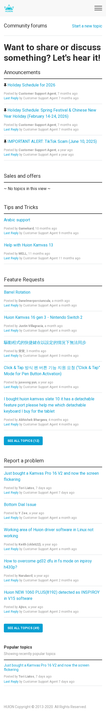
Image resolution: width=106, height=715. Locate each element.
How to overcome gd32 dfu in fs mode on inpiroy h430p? (48, 564)
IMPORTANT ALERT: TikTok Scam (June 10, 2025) (52, 141)
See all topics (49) (23, 628)
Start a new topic (87, 26)
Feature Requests (24, 279)
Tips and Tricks (21, 207)
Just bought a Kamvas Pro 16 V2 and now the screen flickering (51, 476)
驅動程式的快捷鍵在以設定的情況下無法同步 (45, 342)
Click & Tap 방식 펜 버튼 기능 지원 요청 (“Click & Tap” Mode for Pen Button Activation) (52, 370)
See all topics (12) (23, 441)
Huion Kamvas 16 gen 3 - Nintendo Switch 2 (44, 317)
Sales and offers (22, 176)
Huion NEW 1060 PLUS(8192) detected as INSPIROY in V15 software (52, 595)
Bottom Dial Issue (20, 504)
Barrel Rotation (17, 292)
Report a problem (24, 461)
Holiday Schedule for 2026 (31, 85)
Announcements (22, 72)
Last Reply (11, 98)
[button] (97, 7)
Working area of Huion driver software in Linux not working (48, 532)
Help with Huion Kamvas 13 (29, 245)
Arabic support (17, 219)
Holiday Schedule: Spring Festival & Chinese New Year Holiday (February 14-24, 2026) (50, 113)
